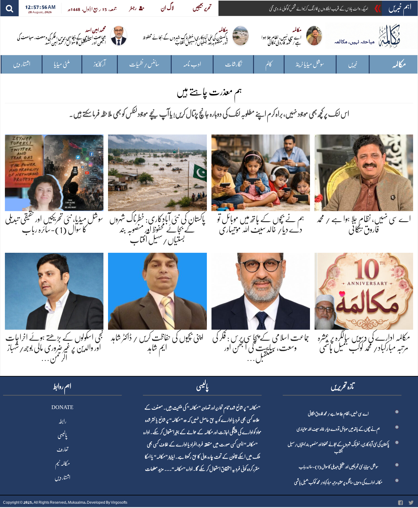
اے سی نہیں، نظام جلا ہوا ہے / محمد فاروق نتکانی (281, 39)
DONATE (62, 407)
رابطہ (62, 421)
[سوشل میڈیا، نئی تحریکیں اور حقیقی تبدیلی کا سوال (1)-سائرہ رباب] (54, 172)
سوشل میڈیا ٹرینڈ (310, 64)
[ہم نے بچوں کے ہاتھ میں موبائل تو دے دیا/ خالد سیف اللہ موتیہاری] (260, 172)
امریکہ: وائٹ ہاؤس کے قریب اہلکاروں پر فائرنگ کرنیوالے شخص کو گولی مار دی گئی (318, 8)
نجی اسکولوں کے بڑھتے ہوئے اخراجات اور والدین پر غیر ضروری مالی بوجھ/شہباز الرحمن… (54, 348)
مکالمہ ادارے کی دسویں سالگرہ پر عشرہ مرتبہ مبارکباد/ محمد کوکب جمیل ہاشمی (338, 482)
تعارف (62, 449)
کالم (268, 64)
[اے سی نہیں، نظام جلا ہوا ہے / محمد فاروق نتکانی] (364, 172)
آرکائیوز (100, 64)
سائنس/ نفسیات (144, 64)
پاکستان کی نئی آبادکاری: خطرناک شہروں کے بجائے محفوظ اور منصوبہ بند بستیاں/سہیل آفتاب (185, 39)
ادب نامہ (192, 64)
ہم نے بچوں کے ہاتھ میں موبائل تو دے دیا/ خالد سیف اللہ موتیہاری (338, 429)
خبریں (352, 64)
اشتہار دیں (21, 64)
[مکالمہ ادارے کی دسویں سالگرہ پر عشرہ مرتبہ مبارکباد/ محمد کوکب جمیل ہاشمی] (364, 290)
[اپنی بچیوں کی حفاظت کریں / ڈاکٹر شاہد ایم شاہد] (157, 290)
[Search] (9, 8)
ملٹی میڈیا (62, 64)
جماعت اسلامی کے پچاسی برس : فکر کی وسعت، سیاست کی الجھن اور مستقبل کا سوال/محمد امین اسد (61, 39)
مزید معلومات (154, 469)
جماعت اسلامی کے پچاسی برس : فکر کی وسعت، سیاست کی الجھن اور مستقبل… (260, 348)
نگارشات (233, 64)
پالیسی (62, 435)
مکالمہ (399, 64)
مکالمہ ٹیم (62, 463)
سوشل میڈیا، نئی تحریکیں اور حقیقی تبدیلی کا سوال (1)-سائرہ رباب (338, 466)
